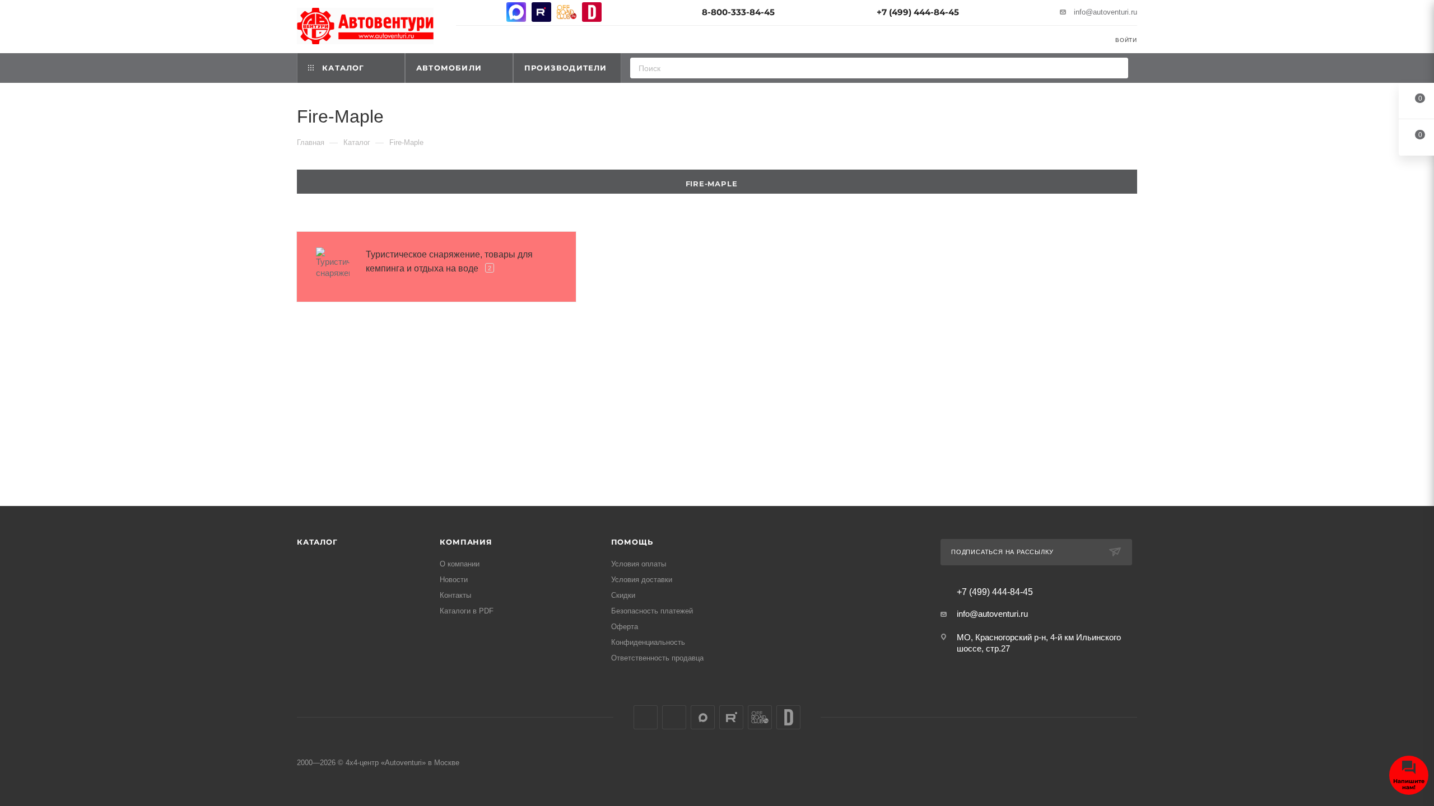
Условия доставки (641, 579)
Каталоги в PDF (466, 611)
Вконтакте (466, 12)
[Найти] (1116, 68)
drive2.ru (592, 12)
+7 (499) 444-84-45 (918, 12)
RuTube (541, 12)
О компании (459, 564)
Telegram (491, 12)
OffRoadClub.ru (566, 12)
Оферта (624, 626)
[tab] (717, 182)
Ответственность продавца (657, 658)
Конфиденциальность (648, 642)
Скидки (623, 595)
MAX (516, 12)
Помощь (632, 541)
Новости (454, 579)
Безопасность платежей (652, 611)
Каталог (317, 541)
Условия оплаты (638, 564)
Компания (466, 541)
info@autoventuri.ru (1105, 12)
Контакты (455, 595)
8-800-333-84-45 (738, 12)
